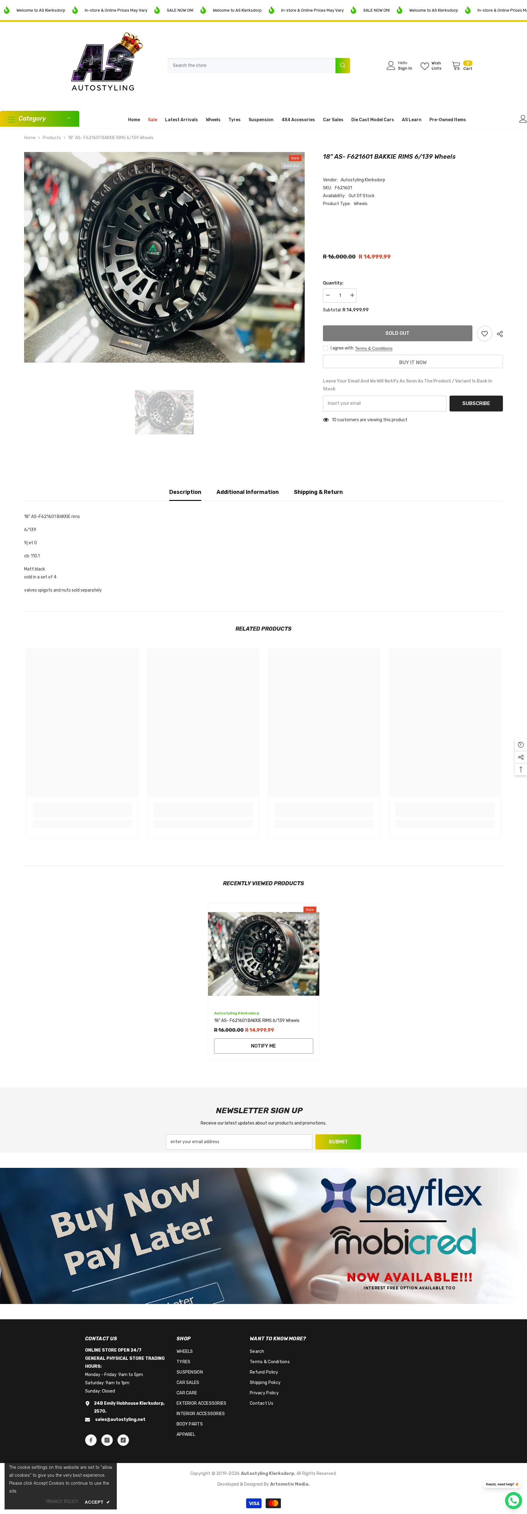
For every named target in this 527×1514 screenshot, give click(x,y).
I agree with (342, 348)
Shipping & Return (318, 492)
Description (185, 492)
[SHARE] (497, 334)
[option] (164, 257)
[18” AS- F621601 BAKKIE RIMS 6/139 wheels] (263, 954)
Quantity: (333, 283)
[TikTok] (123, 1440)
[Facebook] (91, 1440)
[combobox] (251, 65)
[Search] (258, 65)
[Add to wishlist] (484, 333)
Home (30, 137)
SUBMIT (338, 1142)
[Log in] (523, 119)
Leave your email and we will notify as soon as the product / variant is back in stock (407, 385)
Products (52, 137)
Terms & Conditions (374, 348)
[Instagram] (107, 1440)
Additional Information (248, 492)
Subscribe (476, 403)
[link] (82, 813)
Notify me (263, 1046)
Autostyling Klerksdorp (363, 180)
